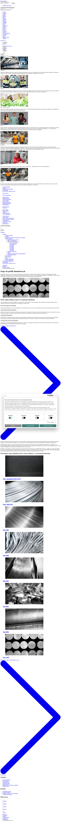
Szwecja (4, 35)
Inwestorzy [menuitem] (5, 48)
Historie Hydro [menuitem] (6, 223)
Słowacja (4, 32)
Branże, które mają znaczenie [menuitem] (8, 218)
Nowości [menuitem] (4, 211)
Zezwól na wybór (30, 425)
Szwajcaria (5, 34)
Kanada (4, 23)
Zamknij (2, 230)
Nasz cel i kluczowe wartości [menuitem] (8, 219)
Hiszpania (5, 21)
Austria (4, 14)
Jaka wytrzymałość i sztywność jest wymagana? (9, 320)
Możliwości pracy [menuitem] (6, 198)
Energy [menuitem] (5, 193)
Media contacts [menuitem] (6, 210)
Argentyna (5, 12)
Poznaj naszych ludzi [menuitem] (7, 202)
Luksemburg (5, 25)
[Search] (12, 8)
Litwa (4, 24)
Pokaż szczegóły (50, 422)
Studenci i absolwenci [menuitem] (7, 199)
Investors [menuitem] (6, 206)
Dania (4, 17)
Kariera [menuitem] (4, 47)
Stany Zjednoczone (6, 33)
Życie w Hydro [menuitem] (6, 200)
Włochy (4, 38)
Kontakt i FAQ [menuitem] (6, 204)
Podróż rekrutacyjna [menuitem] (6, 203)
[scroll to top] (0, 231)
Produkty (4, 266)
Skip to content (3, 1)
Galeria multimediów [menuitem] (7, 214)
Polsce (4, 30)
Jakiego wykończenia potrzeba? (6, 315)
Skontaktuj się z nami (7, 5)
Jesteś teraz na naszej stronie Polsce (7, 7)
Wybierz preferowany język (5, 9)
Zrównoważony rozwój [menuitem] (7, 46)
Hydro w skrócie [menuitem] (6, 213)
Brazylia (4, 16)
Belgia (4, 15)
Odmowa (13, 425)
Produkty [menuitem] (4, 187)
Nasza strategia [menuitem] (6, 220)
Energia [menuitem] (4, 43)
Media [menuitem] (4, 49)
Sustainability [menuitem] (7, 195)
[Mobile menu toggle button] (4, 53)
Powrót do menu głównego (5, 225)
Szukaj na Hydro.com (4, 2)
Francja (4, 20)
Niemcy (4, 27)
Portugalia (5, 31)
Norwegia (5, 28)
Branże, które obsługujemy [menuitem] (8, 189)
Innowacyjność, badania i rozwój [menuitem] (9, 191)
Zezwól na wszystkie (48, 425)
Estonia (4, 18)
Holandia (4, 22)
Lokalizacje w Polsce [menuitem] (7, 221)
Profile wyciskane (6, 267)
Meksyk (4, 26)
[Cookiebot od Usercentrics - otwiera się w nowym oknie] (48, 395)
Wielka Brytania (6, 37)
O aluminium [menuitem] (5, 190)
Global (4, 11)
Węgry (4, 36)
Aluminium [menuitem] (5, 42)
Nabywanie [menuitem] (5, 222)
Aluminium (2, 232)
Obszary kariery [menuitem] (6, 201)
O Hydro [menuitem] (4, 50)
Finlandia (4, 19)
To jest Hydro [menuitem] (5, 217)
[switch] (23, 418)
